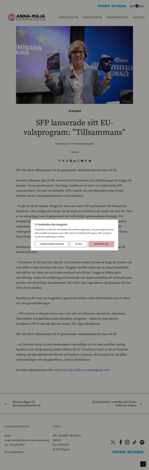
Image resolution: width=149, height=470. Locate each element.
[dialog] (74, 235)
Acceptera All (101, 244)
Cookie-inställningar (52, 244)
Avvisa (78, 244)
